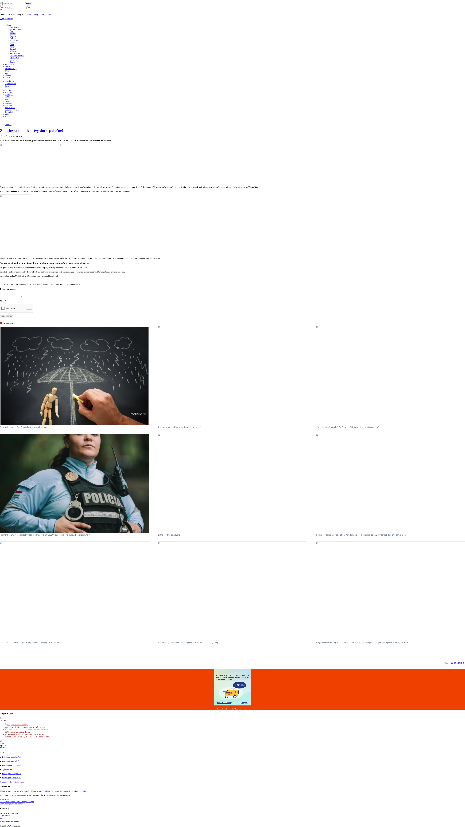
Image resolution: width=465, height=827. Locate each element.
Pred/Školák (14, 27)
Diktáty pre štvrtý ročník (11, 765)
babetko (8, 66)
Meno (3, 301)
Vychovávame (15, 29)
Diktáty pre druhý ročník (11, 757)
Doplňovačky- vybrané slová (13, 782)
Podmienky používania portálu (11, 804)
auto (6, 73)
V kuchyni (14, 40)
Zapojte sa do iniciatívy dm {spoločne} (31, 130)
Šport (12, 45)
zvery (7, 71)
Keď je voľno (15, 53)
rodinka (8, 25)
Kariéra (12, 47)
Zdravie (13, 34)
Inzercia (15, 813)
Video (12, 60)
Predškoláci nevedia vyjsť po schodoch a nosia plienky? (28, 737)
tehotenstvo (9, 64)
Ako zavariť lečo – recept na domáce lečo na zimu (26, 727)
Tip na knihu (14, 58)
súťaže (7, 77)
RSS (9, 813)
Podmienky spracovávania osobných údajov (17, 802)
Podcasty (13, 38)
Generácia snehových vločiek (18, 732)
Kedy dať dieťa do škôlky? (17, 725)
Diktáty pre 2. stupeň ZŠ (11, 778)
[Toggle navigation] (1, 19)
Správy (12, 62)
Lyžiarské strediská (17, 56)
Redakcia (3, 813)
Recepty (13, 36)
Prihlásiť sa (4, 799)
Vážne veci (14, 51)
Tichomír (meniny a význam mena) (37, 14)
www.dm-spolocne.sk (78, 263)
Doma (12, 42)
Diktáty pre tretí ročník (10, 761)
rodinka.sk (9, 19)
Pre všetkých (26, 791)
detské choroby (10, 69)
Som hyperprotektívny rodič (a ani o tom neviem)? (26, 734)
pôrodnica (8, 75)
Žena (12, 32)
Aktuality (8, 125)
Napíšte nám (5, 815)
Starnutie (13, 49)
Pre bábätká (83, 791)
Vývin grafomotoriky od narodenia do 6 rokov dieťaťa (28, 729)
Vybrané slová (7, 769)
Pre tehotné (54, 791)
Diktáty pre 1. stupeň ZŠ (11, 774)
